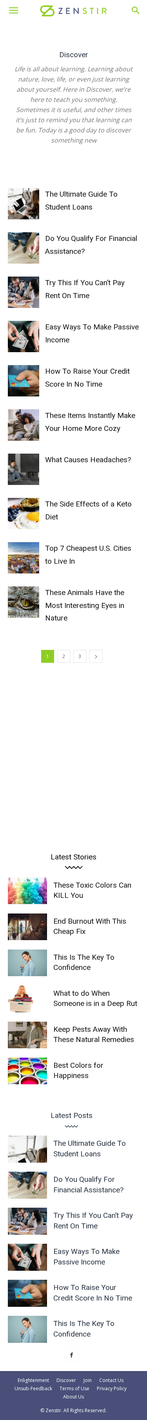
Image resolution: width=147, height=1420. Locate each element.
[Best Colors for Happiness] (27, 1071)
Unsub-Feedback (33, 1388)
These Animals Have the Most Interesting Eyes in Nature (84, 605)
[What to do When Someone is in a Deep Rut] (27, 999)
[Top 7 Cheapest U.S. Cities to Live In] (23, 557)
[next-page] (96, 656)
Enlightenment (33, 1380)
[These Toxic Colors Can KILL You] (27, 890)
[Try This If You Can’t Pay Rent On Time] (23, 292)
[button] (13, 10)
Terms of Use (74, 1388)
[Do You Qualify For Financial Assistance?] (23, 248)
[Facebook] (72, 1355)
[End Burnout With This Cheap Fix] (27, 927)
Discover (66, 1380)
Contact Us (111, 1380)
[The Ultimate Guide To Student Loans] (23, 203)
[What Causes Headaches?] (23, 469)
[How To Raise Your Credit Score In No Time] (23, 380)
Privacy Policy (112, 1388)
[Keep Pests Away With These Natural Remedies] (27, 1035)
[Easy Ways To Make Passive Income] (23, 336)
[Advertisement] (73, 754)
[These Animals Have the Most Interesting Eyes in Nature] (23, 602)
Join (87, 1380)
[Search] (136, 10)
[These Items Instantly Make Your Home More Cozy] (23, 425)
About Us (73, 1396)
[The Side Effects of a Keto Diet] (23, 513)
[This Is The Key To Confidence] (27, 963)
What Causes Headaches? (88, 459)
